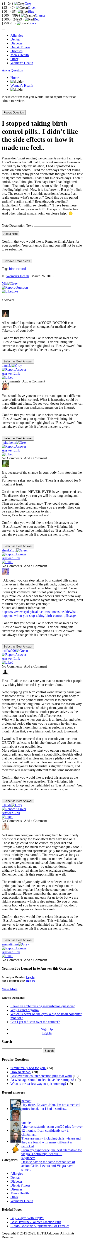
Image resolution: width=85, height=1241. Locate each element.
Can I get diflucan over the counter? (35, 1022)
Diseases (16, 51)
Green (32, 7)
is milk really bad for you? (28, 1068)
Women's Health (21, 63)
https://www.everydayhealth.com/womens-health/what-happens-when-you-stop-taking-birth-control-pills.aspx (40, 613)
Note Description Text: (17, 225)
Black (32, 23)
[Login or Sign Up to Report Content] (15, 287)
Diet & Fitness (20, 47)
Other (14, 59)
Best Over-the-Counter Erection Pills (35, 1222)
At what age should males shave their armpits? (42, 1080)
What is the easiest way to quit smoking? (38, 1083)
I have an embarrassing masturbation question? (42, 1006)
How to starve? (20, 1072)
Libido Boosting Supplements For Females (39, 1226)
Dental (15, 39)
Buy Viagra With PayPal (27, 1218)
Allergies (16, 35)
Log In (30, 977)
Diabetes (16, 43)
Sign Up (30, 980)
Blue (31, 11)
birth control (17, 269)
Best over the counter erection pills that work (41, 1076)
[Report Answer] (14, 369)
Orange (40, 15)
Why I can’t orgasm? (24, 1010)
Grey (28, 3)
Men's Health (19, 55)
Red (36, 19)
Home (14, 77)
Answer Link (11, 373)
